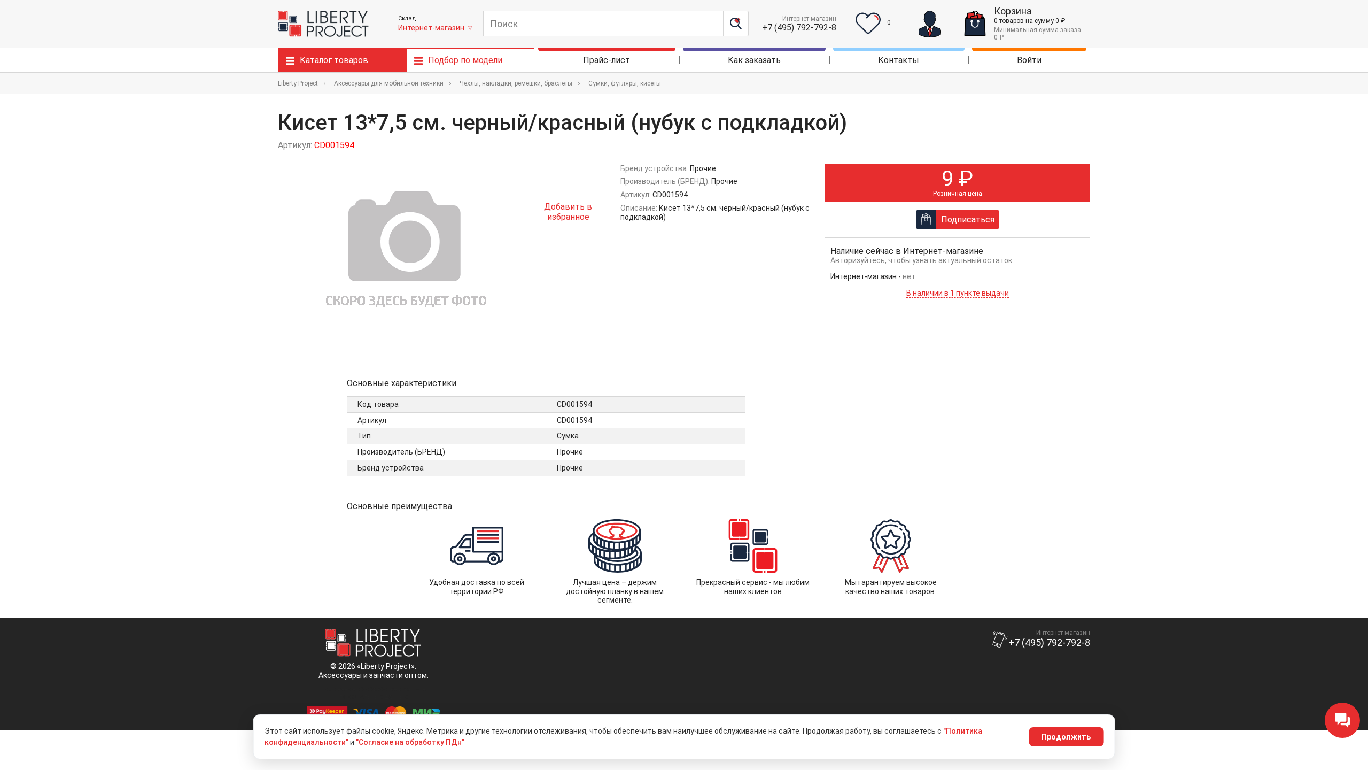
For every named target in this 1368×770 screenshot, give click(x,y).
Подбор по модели (465, 60)
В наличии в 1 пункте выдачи (957, 293)
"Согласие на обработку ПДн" (410, 742)
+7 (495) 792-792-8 (799, 27)
